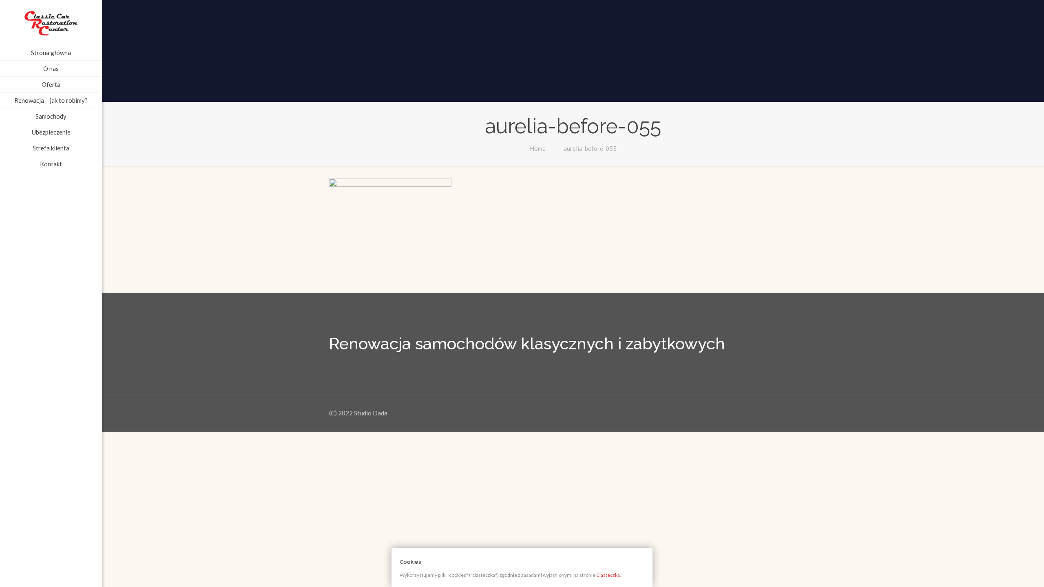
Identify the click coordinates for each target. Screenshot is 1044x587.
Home (538, 148)
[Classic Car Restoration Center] (51, 22)
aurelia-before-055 (590, 148)
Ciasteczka (608, 575)
